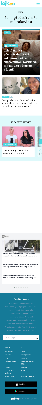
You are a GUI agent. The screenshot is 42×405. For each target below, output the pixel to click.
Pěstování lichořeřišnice (25, 324)
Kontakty (24, 358)
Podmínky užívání (10, 362)
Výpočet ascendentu (13, 327)
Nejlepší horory (10, 307)
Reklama (8, 355)
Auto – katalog (28, 314)
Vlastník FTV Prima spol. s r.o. (11, 372)
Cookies (7, 367)
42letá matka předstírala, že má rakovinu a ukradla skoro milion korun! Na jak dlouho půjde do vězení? (20, 60)
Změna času (32, 307)
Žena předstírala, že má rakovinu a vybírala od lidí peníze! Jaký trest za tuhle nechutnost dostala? (19, 103)
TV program (22, 307)
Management (25, 348)
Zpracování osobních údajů (27, 363)
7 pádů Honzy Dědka (16, 317)
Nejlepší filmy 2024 (27, 303)
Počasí (17, 310)
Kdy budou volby (27, 310)
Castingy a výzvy (26, 355)
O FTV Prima (9, 348)
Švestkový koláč (29, 330)
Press (23, 351)
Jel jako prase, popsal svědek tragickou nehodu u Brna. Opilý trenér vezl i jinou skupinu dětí (20, 266)
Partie (11, 310)
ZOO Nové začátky (15, 314)
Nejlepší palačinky (14, 330)
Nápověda (24, 367)
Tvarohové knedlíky (29, 327)
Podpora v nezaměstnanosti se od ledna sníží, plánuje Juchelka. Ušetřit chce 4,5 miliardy (19, 276)
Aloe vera (11, 324)
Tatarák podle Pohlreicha (26, 320)
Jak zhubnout (13, 303)
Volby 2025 (29, 317)
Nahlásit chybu (9, 376)
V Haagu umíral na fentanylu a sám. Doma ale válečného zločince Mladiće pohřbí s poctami (19, 255)
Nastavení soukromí (27, 376)
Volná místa (9, 351)
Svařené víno (11, 320)
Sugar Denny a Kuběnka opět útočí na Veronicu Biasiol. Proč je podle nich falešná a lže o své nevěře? (16, 152)
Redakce (24, 371)
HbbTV (7, 358)
